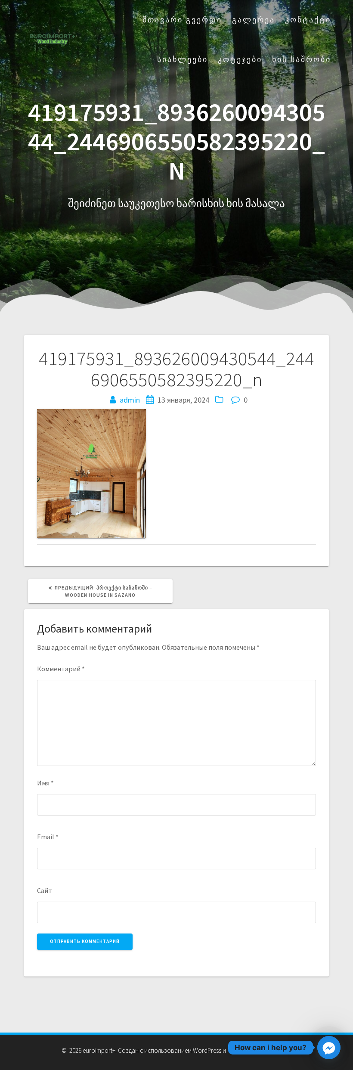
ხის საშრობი (301, 59)
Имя (45, 782)
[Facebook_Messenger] (329, 1047)
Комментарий (61, 668)
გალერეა (253, 20)
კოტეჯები (240, 59)
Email (48, 836)
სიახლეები (182, 59)
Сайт (44, 890)
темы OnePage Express (259, 1050)
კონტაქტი (308, 20)
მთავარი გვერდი (182, 20)
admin (130, 400)
